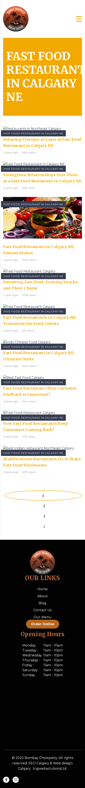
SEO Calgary (38, 763)
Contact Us (42, 610)
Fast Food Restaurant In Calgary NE (33, 133)
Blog (42, 603)
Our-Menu (43, 617)
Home (43, 589)
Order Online (42, 624)
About (42, 596)
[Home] (15, 19)
